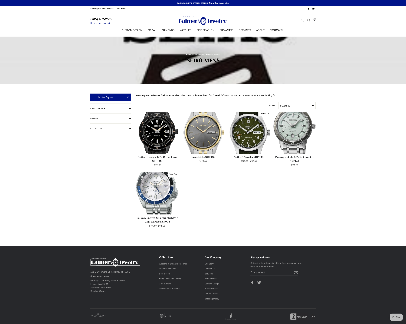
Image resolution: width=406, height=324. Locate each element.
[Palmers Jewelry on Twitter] (259, 282)
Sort (272, 105)
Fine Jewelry (205, 30)
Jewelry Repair (211, 288)
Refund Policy (211, 294)
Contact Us (210, 268)
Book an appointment (100, 23)
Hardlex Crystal (105, 97)
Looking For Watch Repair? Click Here (107, 8)
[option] (203, 3)
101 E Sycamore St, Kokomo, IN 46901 (110, 272)
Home (188, 54)
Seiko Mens (198, 54)
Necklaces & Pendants (169, 288)
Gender (94, 119)
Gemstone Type (97, 109)
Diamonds (167, 30)
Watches (185, 30)
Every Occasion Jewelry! (170, 278)
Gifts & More (165, 284)
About (260, 30)
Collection (96, 128)
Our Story (209, 264)
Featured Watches (167, 268)
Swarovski (277, 30)
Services (245, 30)
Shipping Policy (212, 299)
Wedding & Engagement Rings (173, 264)
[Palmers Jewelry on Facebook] (252, 282)
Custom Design (132, 30)
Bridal (151, 30)
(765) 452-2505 (101, 19)
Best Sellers (164, 274)
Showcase (226, 30)
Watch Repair (211, 278)
